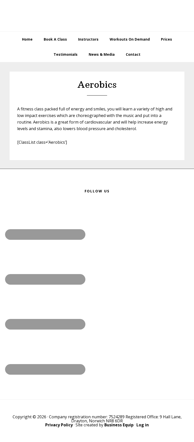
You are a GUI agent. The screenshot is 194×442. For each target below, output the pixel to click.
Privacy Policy (59, 425)
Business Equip (119, 425)
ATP (97, 15)
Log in (142, 425)
